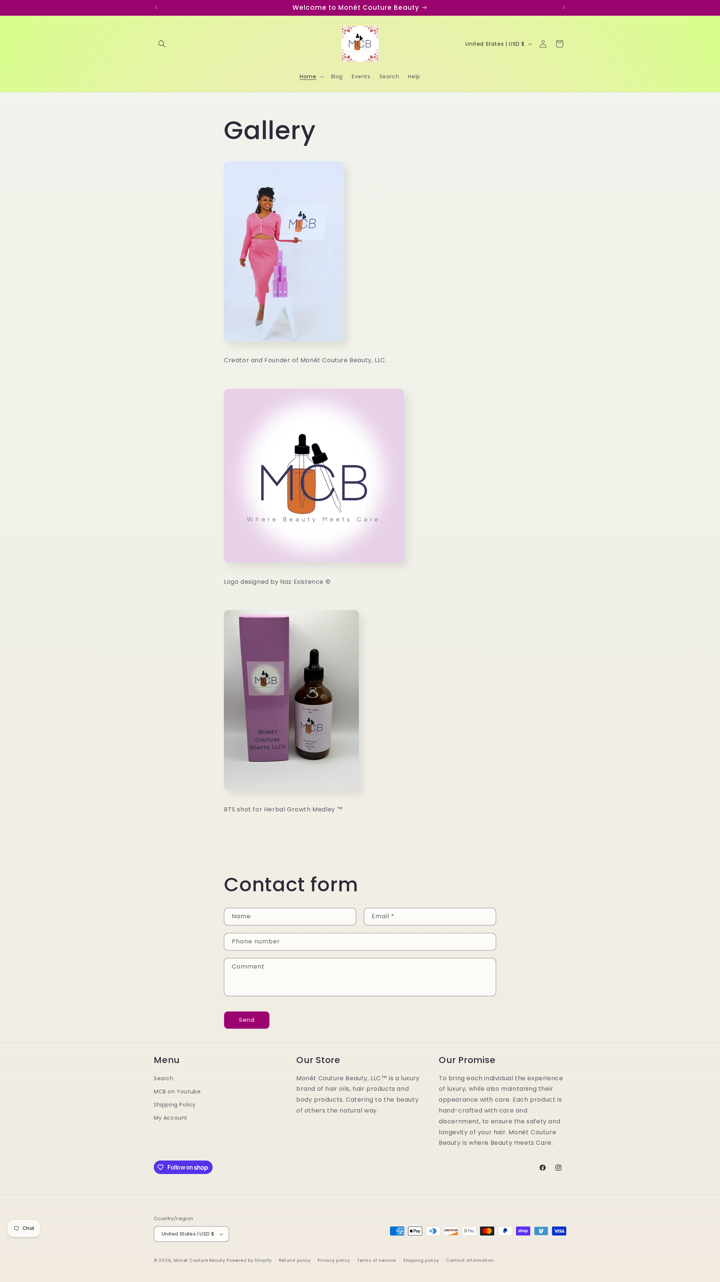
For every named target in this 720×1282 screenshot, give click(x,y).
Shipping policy (421, 1260)
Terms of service (376, 1260)
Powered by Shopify (249, 1260)
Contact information (470, 1260)
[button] (162, 44)
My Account (171, 1118)
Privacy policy (334, 1260)
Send (247, 1020)
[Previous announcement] (156, 7)
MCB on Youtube (177, 1091)
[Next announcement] (563, 7)
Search (164, 1078)
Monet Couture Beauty (199, 1260)
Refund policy (295, 1260)
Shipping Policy (175, 1104)
